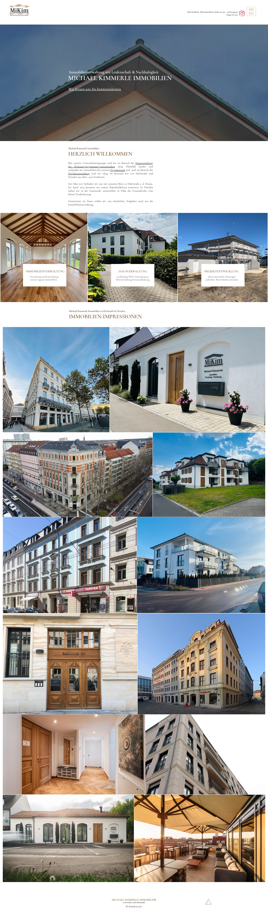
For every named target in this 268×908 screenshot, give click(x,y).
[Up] (208, 901)
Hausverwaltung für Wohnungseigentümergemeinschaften (110, 164)
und (128, 170)
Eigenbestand (117, 170)
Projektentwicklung (79, 173)
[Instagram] (242, 13)
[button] (251, 11)
